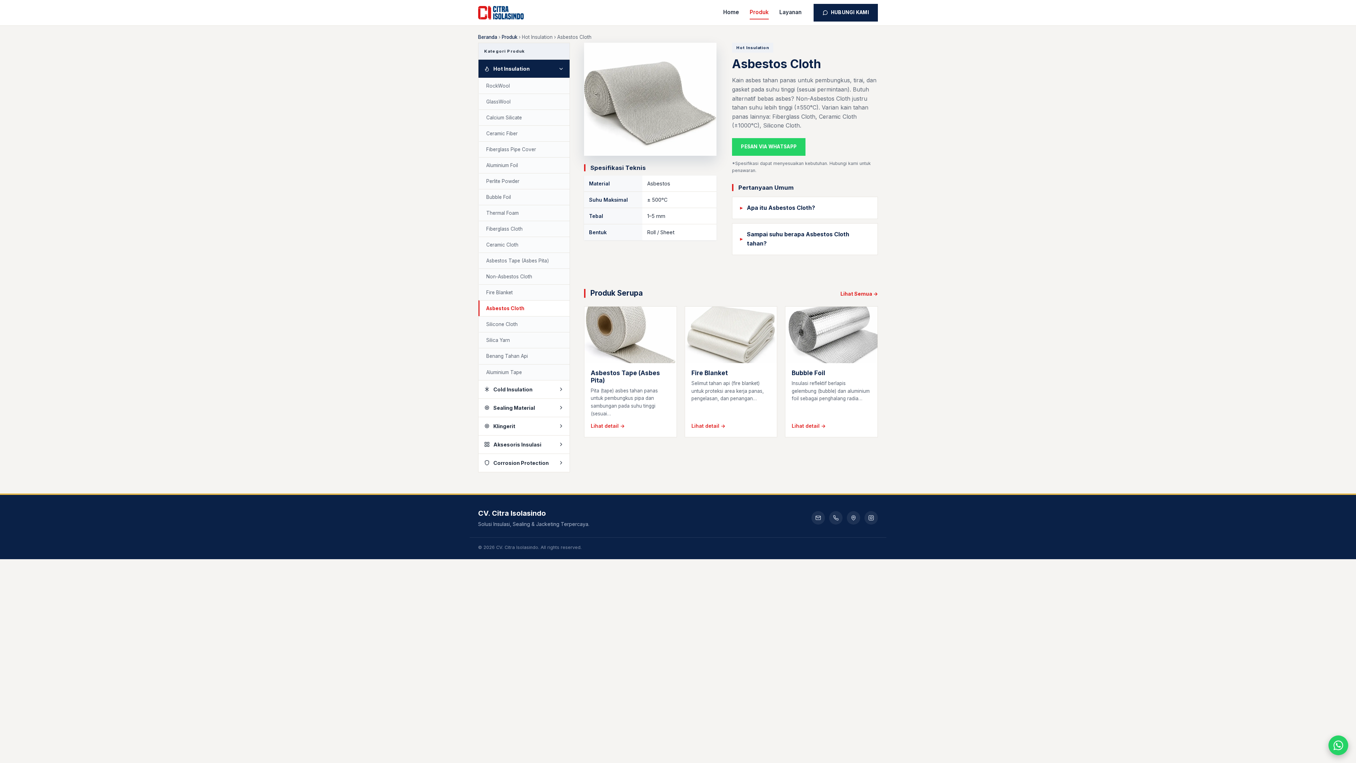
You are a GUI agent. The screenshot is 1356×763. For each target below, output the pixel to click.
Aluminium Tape (504, 372)
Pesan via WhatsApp (769, 146)
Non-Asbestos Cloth (509, 276)
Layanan (790, 12)
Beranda (487, 37)
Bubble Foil (498, 197)
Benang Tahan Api (507, 356)
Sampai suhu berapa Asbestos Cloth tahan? (798, 239)
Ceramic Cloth (502, 245)
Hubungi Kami (850, 12)
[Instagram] (871, 518)
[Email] (818, 518)
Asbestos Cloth (505, 308)
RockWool (498, 86)
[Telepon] (836, 518)
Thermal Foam (502, 213)
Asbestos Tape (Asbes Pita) (517, 261)
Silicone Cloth (502, 324)
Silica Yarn (498, 340)
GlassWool (498, 102)
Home (731, 12)
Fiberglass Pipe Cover (511, 149)
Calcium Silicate (504, 117)
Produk (759, 12)
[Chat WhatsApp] (1338, 745)
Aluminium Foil (502, 165)
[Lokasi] (853, 518)
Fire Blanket (499, 292)
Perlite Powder (502, 181)
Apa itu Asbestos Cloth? (781, 207)
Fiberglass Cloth (504, 229)
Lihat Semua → (859, 294)
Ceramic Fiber (502, 133)
